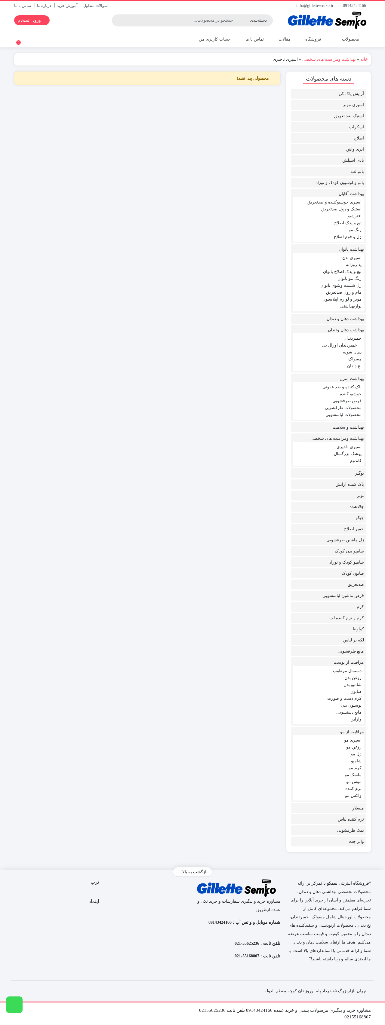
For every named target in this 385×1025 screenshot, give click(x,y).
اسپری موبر (353, 104)
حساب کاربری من (214, 39)
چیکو (360, 518)
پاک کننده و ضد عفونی (342, 387)
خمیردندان (352, 338)
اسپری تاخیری (349, 447)
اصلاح (359, 138)
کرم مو (355, 768)
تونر (360, 495)
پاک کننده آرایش (349, 484)
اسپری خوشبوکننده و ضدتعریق (334, 202)
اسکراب (356, 127)
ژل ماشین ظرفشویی (345, 540)
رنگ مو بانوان (349, 278)
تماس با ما (22, 5)
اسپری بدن (352, 257)
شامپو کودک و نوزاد (346, 562)
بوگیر (359, 473)
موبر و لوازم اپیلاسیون (342, 299)
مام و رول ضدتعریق (344, 292)
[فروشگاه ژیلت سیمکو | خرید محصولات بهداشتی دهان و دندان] (328, 20)
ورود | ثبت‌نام (30, 20)
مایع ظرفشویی (350, 651)
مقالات (285, 39)
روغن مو (354, 747)
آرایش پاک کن (351, 93)
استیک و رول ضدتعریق (341, 209)
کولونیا (358, 629)
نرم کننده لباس (351, 819)
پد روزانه (354, 264)
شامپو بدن (352, 684)
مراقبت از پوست (349, 662)
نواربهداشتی (351, 306)
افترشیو (355, 216)
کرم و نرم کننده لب (346, 618)
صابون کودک (353, 573)
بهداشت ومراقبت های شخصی (329, 59)
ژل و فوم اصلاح (348, 236)
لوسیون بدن (351, 705)
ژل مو (356, 754)
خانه (364, 59)
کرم (360, 606)
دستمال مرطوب (347, 671)
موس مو (354, 781)
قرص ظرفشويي (347, 401)
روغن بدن (353, 677)
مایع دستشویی (349, 712)
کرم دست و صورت (344, 698)
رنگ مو (355, 230)
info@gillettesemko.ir (315, 5)
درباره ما (44, 5)
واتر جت (356, 841)
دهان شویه (352, 352)
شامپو (356, 761)
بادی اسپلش (353, 160)
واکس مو (353, 795)
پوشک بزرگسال (348, 453)
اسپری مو (353, 740)
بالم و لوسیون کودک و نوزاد (340, 182)
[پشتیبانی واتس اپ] (14, 1004)
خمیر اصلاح (354, 529)
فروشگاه (313, 39)
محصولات (350, 39)
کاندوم (356, 460)
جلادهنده (357, 506)
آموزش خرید (67, 5)
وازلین (356, 719)
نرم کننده (353, 788)
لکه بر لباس (353, 640)
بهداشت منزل (352, 378)
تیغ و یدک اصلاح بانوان (342, 271)
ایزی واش (355, 149)
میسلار (358, 808)
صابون (356, 691)
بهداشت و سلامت (348, 427)
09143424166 (355, 5)
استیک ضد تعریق (349, 116)
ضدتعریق (356, 584)
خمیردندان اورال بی (339, 345)
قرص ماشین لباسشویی (343, 595)
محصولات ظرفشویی (343, 407)
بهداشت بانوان (351, 249)
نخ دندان (354, 366)
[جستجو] (117, 20)
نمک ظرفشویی (350, 830)
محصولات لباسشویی (343, 414)
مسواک (355, 359)
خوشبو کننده (351, 394)
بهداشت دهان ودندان (346, 330)
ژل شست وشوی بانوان (341, 285)
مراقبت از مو (352, 732)
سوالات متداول (95, 5)
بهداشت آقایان (351, 193)
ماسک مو (353, 775)
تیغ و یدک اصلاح (348, 223)
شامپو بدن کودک (349, 551)
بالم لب (357, 171)
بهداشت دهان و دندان (345, 319)
